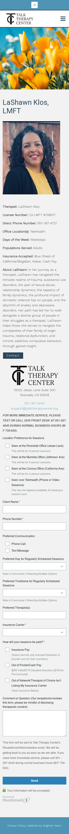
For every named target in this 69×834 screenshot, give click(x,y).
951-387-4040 (34, 403)
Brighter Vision (52, 825)
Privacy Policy (16, 825)
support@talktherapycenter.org (34, 408)
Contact (13, 355)
